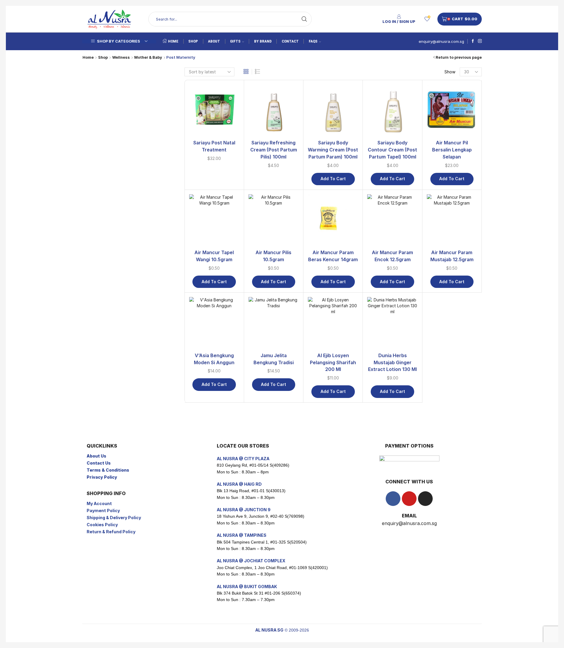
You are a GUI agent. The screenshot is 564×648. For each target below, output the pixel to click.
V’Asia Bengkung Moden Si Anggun (214, 359)
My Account (99, 503)
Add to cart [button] (333, 178)
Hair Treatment (409, 280)
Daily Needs (402, 299)
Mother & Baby (148, 57)
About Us (96, 455)
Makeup (399, 289)
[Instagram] (480, 41)
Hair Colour (405, 253)
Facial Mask (406, 198)
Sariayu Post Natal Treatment (214, 146)
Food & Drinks (404, 318)
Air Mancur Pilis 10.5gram (273, 256)
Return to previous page (459, 57)
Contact (290, 41)
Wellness (121, 57)
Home (173, 41)
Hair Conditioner (410, 262)
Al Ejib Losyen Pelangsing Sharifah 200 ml (333, 362)
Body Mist (404, 143)
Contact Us (99, 462)
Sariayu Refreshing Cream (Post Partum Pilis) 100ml (273, 150)
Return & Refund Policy (111, 531)
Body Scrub (406, 153)
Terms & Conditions (108, 470)
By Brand (263, 41)
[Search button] (304, 19)
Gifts (235, 41)
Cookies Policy (102, 524)
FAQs (313, 41)
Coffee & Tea (405, 337)
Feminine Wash (409, 171)
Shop (193, 41)
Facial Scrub (406, 216)
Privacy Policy (102, 477)
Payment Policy (103, 510)
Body (397, 125)
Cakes (397, 328)
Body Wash (406, 162)
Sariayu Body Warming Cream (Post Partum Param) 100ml (333, 150)
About (214, 41)
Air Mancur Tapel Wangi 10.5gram (214, 256)
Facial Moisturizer (412, 207)
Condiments (403, 346)
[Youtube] (409, 498)
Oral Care (404, 180)
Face (396, 189)
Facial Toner (406, 225)
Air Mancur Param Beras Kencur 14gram (333, 256)
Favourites (400, 309)
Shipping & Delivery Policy (114, 517)
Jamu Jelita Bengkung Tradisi (274, 359)
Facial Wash (406, 234)
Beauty (397, 116)
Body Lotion (406, 134)
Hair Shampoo (408, 271)
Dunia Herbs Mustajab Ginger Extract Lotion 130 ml (392, 362)
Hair (395, 244)
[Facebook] (473, 41)
